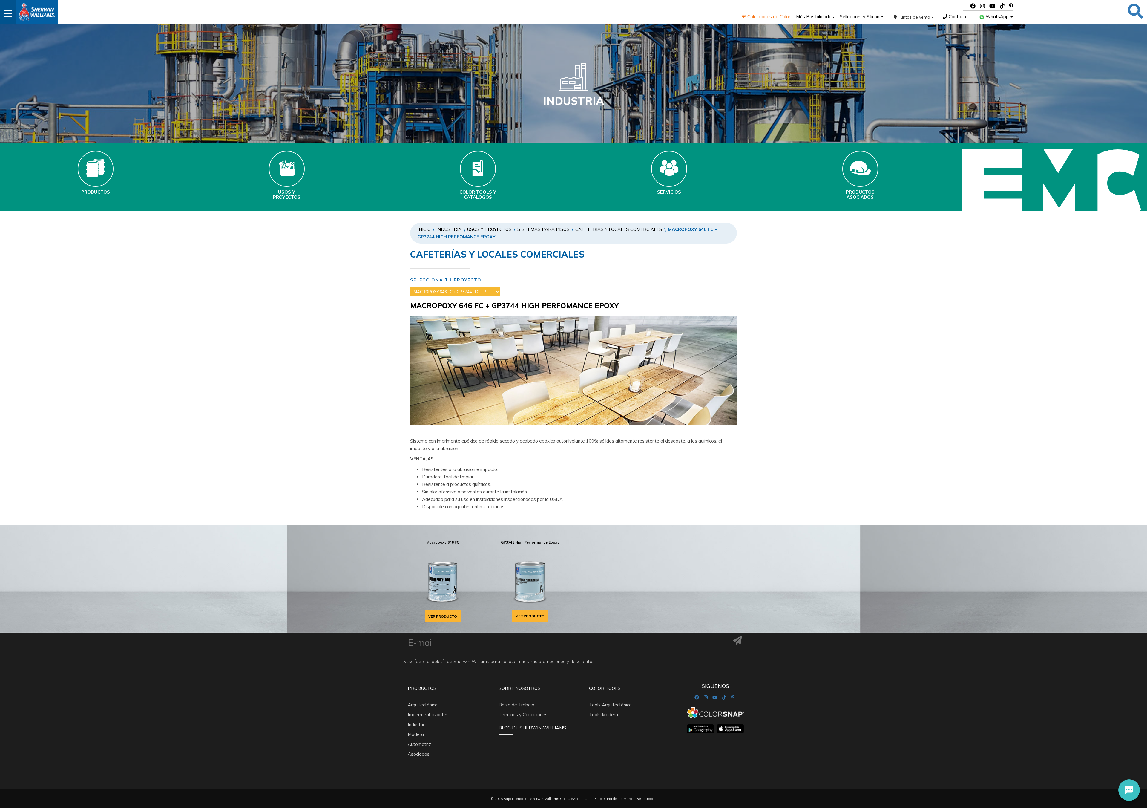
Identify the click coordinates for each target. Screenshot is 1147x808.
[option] (442, 579)
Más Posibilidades (815, 16)
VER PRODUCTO (442, 616)
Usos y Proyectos (489, 229)
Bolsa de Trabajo (516, 705)
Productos (422, 688)
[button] (1129, 790)
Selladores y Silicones (862, 16)
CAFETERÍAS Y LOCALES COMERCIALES (618, 229)
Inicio (424, 229)
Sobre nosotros (520, 688)
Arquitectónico (423, 705)
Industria (448, 229)
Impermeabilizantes (428, 714)
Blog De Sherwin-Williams (532, 728)
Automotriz (419, 744)
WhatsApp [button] (997, 16)
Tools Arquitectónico (610, 705)
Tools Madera (603, 714)
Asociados (419, 754)
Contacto (957, 16)
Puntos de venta (914, 17)
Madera (416, 734)
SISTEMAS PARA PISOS (543, 229)
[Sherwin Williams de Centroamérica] (37, 10)
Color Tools (605, 688)
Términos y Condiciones (523, 714)
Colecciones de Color (768, 16)
